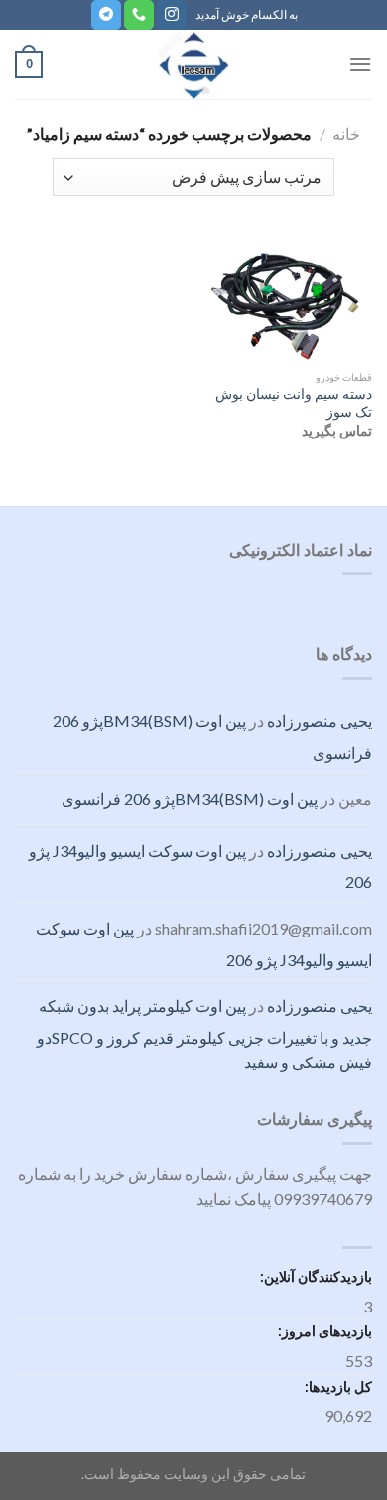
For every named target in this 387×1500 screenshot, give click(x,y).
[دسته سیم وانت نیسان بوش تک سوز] (287, 298)
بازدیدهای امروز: (323, 1330)
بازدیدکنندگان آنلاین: (314, 1276)
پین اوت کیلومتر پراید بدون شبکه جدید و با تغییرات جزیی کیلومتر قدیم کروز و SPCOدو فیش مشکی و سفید (204, 1033)
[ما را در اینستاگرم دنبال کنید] (172, 15)
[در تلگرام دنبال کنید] (106, 15)
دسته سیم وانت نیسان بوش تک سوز (293, 403)
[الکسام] (193, 64)
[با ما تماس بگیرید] (139, 15)
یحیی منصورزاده (319, 720)
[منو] (360, 64)
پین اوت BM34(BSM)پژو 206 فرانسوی (190, 798)
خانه (346, 133)
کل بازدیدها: (337, 1386)
